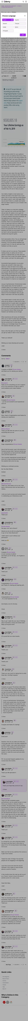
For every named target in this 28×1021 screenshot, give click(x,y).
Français (17, 23)
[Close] (25, 16)
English (4, 19)
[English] (7, 1)
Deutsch (5, 23)
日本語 (4, 27)
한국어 (16, 27)
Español (17, 19)
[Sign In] (26, 1)
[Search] (23, 1)
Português (5, 30)
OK (23, 34)
